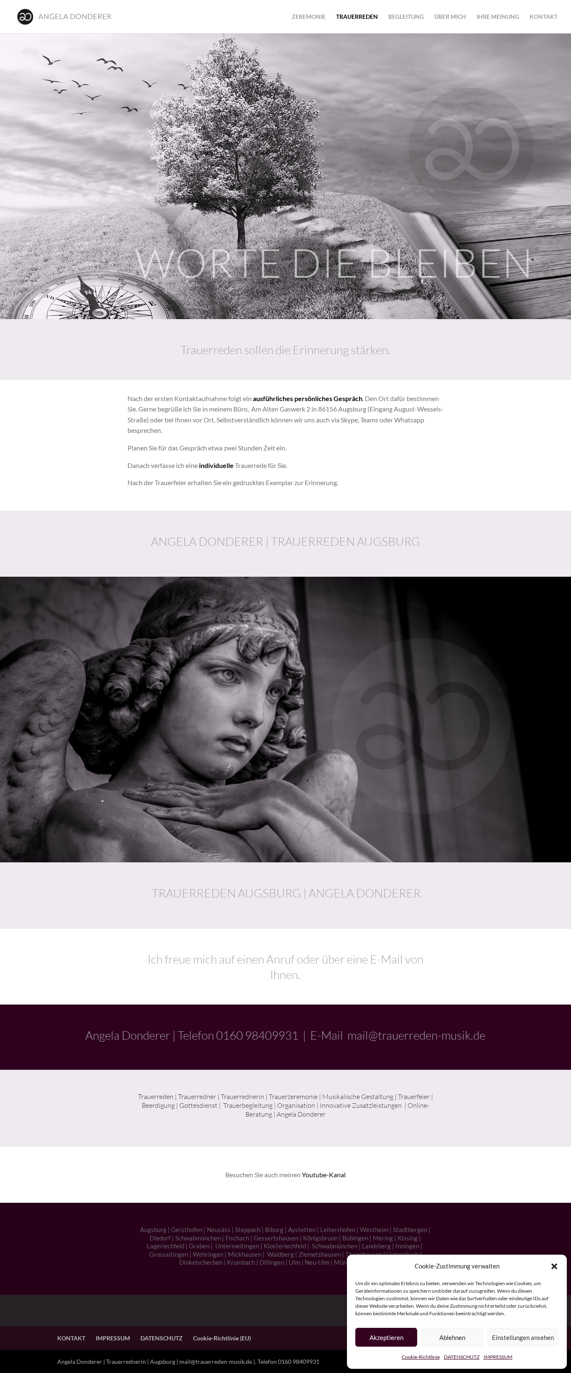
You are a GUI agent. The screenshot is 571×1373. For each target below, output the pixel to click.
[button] (554, 1266)
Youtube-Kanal (324, 1175)
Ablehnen (452, 1337)
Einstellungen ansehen (523, 1337)
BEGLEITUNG (406, 17)
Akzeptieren (386, 1337)
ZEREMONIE (309, 17)
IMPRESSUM (498, 1357)
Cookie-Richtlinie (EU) (222, 1338)
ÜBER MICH (450, 17)
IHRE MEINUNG (498, 17)
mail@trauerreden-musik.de (416, 1035)
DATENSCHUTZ (461, 1357)
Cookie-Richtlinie (421, 1357)
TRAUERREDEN (357, 17)
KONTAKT (544, 17)
